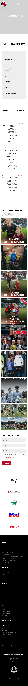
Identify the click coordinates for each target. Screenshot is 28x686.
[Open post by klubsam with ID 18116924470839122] (14, 417)
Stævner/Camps (7, 602)
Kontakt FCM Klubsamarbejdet (9, 638)
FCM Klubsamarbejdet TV (8, 645)
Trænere (5, 567)
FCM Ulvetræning (6, 576)
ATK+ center (5, 588)
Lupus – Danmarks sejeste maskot (10, 558)
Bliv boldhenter (5, 554)
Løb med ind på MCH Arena (8, 552)
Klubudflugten (5, 550)
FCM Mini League (6, 605)
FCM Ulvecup (5, 607)
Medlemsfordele (5, 545)
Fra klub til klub (6, 562)
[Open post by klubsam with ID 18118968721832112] (14, 390)
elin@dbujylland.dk (9, 76)
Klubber (4, 542)
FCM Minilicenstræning (7, 593)
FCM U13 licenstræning (7, 591)
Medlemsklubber (12, 9)
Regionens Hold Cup (6, 611)
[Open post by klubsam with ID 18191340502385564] (14, 231)
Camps (3, 609)
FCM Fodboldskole (6, 586)
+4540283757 (21, 123)
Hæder (3, 636)
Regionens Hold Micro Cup (8, 613)
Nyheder (4, 643)
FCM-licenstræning (6, 590)
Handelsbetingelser (14, 658)
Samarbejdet (6, 625)
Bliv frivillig (4, 640)
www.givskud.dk (9, 61)
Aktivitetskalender (6, 615)
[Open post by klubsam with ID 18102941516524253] (14, 311)
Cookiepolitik (14, 661)
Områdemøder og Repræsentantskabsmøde (12, 556)
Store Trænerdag (6, 572)
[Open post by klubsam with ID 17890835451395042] (14, 364)
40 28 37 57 (7, 82)
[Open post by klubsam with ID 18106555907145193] (14, 284)
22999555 (20, 175)
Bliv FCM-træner (6, 578)
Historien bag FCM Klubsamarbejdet (10, 632)
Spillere (4, 583)
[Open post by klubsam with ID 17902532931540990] (14, 257)
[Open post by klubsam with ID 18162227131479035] (14, 337)
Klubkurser (4, 574)
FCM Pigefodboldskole (7, 595)
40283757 (20, 149)
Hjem (3, 9)
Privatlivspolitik (14, 659)
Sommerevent (5, 547)
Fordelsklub (6, 620)
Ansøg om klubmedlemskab (8, 560)
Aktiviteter (4, 630)
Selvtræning (5, 597)
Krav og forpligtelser (6, 634)
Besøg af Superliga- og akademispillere (11, 548)
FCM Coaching (5, 570)
